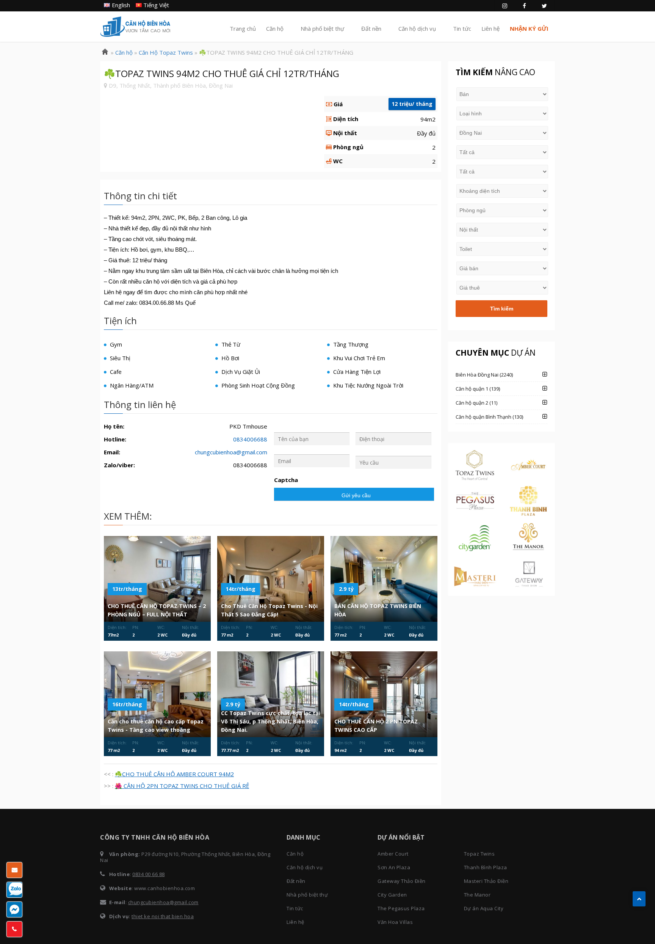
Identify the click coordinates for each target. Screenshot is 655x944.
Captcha (286, 480)
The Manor (477, 895)
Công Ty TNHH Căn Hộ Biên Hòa (135, 26)
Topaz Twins (479, 854)
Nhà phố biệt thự (322, 28)
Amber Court (393, 854)
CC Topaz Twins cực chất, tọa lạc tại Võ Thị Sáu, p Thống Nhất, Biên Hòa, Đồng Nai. (270, 721)
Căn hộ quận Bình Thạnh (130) (489, 416)
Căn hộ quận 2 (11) (476, 402)
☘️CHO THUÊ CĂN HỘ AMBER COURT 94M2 (174, 774)
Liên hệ (490, 28)
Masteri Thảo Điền (486, 881)
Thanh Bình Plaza (485, 867)
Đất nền (371, 28)
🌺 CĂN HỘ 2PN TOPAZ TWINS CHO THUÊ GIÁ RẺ (182, 786)
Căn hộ (275, 28)
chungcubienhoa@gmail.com (231, 452)
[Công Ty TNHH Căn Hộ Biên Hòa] (105, 52)
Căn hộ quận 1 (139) (478, 388)
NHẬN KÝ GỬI (529, 28)
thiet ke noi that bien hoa (163, 916)
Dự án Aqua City (484, 908)
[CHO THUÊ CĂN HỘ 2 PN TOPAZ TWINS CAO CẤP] (384, 694)
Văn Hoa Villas (395, 922)
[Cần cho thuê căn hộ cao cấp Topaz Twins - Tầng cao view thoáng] (157, 694)
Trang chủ (243, 28)
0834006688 (250, 439)
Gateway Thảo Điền (402, 881)
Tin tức (462, 28)
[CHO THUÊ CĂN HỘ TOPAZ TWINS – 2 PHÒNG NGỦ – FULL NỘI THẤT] (157, 578)
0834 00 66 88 (148, 874)
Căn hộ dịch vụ (417, 28)
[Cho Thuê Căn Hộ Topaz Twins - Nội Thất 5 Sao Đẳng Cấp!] (270, 578)
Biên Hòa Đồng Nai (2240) (484, 374)
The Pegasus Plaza (401, 908)
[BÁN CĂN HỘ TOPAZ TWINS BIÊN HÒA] (384, 578)
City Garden (392, 895)
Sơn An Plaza (394, 867)
